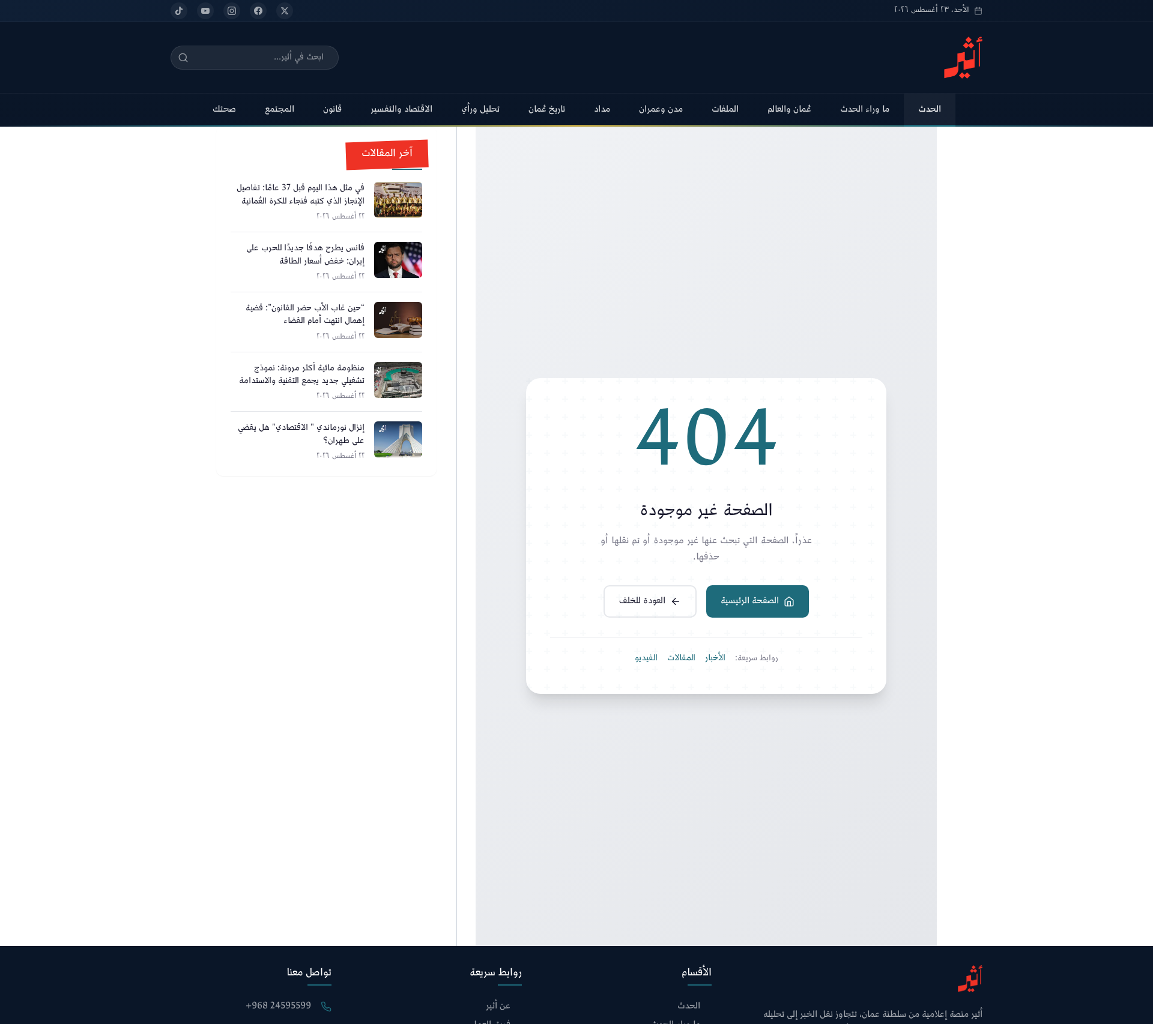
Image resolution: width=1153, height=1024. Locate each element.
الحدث (929, 109)
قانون (332, 109)
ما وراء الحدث (864, 109)
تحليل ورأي (480, 109)
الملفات (725, 109)
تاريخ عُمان (546, 109)
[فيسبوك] (258, 10)
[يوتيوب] (205, 10)
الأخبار (715, 658)
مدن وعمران (661, 109)
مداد (602, 109)
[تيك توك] (179, 10)
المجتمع (279, 109)
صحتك (224, 109)
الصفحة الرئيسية (750, 601)
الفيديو (646, 658)
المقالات (681, 658)
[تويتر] (284, 10)
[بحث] (183, 57)
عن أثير (498, 1007)
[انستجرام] (231, 10)
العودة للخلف (642, 601)
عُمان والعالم (789, 109)
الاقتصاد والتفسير (401, 109)
